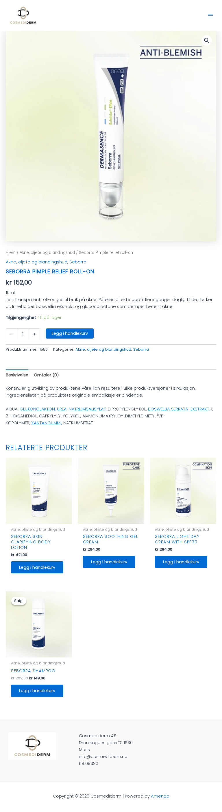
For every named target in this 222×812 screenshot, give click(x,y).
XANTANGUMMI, (46, 423)
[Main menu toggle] (210, 15)
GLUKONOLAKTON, (38, 409)
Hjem (11, 252)
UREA (62, 409)
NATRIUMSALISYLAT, (88, 409)
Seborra (77, 262)
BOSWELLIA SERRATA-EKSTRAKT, (179, 409)
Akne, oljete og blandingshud (47, 252)
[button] (206, 40)
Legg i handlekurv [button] (37, 567)
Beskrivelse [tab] (17, 375)
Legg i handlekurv (70, 333)
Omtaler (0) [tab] (46, 375)
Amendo (160, 796)
